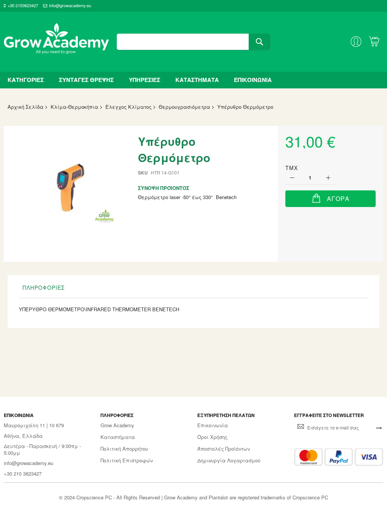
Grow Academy (117, 425)
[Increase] (327, 178)
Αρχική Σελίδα (25, 106)
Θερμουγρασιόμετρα (184, 106)
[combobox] (194, 42)
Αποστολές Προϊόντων (223, 448)
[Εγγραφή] (379, 427)
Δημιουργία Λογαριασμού (228, 460)
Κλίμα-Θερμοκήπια (74, 106)
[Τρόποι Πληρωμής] (338, 457)
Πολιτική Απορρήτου (124, 448)
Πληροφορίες (44, 287)
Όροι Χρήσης (212, 437)
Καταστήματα (118, 437)
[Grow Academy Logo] (56, 41)
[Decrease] (292, 178)
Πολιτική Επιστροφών (127, 460)
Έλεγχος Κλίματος (128, 106)
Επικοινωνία (212, 425)
